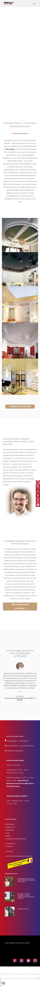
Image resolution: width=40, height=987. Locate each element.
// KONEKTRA (9, 846)
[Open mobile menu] (35, 4)
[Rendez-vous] (38, 487)
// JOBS (7, 833)
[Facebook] (38, 496)
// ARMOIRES (9, 851)
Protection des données (22, 943)
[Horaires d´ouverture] (38, 482)
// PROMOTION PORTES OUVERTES (15, 839)
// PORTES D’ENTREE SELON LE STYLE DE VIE (18, 856)
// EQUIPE (8, 836)
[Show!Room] (38, 491)
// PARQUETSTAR (10, 843)
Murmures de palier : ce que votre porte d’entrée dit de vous (26, 880)
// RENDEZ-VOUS (10, 827)
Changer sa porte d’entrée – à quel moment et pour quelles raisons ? (26, 896)
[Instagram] (38, 500)
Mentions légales (10, 943)
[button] (3, 983)
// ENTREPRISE (9, 830)
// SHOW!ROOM (9, 824)
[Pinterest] (38, 505)
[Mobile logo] (11, 972)
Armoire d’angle (23, 909)
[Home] (9, 4)
